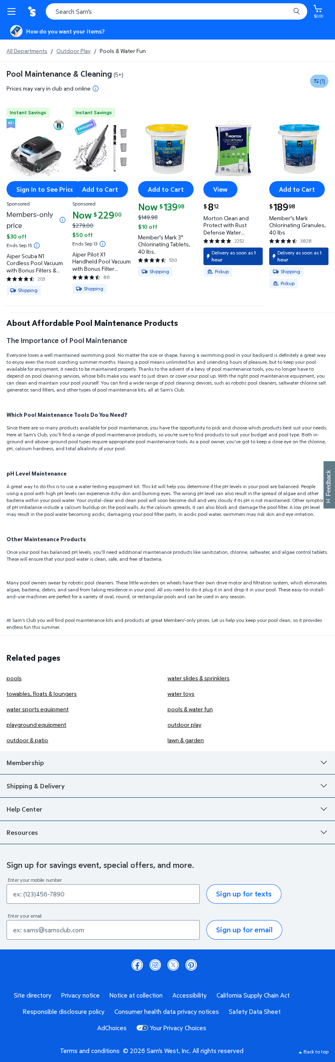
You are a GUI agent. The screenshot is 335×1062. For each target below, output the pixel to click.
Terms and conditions (90, 1050)
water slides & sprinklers (199, 678)
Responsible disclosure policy (64, 1011)
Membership (25, 762)
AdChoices (112, 1027)
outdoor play (184, 724)
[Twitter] (173, 964)
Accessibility (189, 995)
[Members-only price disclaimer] (62, 220)
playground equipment (36, 724)
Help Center (24, 809)
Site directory (32, 995)
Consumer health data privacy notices (166, 1011)
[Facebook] (137, 964)
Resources (22, 832)
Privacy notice (80, 995)
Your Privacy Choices (178, 1027)
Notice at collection (136, 995)
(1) (322, 81)
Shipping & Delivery (36, 785)
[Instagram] (155, 964)
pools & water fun (190, 709)
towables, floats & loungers (42, 693)
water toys (181, 693)
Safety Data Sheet (255, 1011)
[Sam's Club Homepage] (32, 11)
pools (14, 678)
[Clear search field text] (286, 11)
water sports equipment (38, 709)
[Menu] (13, 11)
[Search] (296, 11)
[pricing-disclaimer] (95, 88)
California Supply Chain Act (253, 995)
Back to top (316, 1051)
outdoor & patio (27, 740)
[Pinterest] (191, 964)
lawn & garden (186, 740)
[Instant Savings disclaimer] (37, 245)
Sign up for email (244, 930)
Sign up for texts (244, 894)
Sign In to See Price (45, 189)
